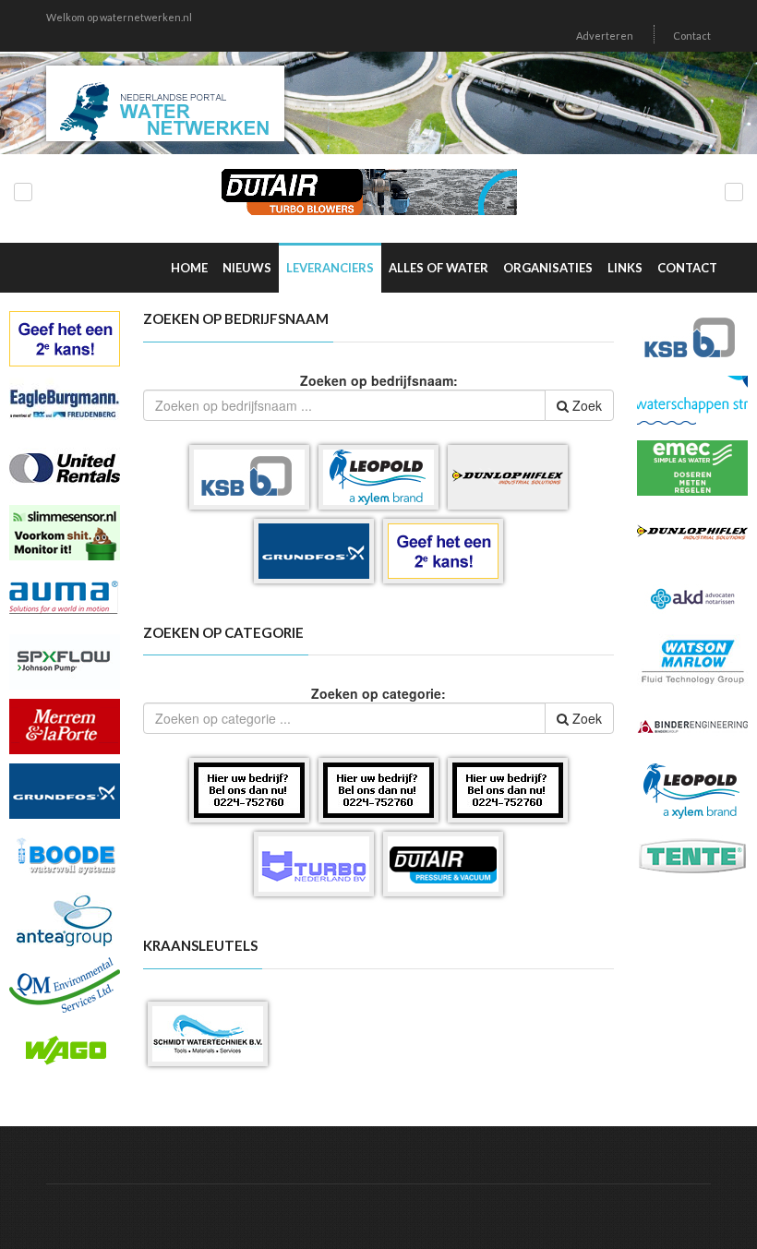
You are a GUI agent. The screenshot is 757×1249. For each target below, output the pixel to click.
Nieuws (246, 267)
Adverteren (604, 36)
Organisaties (548, 267)
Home (189, 267)
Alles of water (438, 267)
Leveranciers (330, 267)
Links (625, 267)
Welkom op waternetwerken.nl (119, 17)
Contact (692, 36)
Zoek (585, 405)
